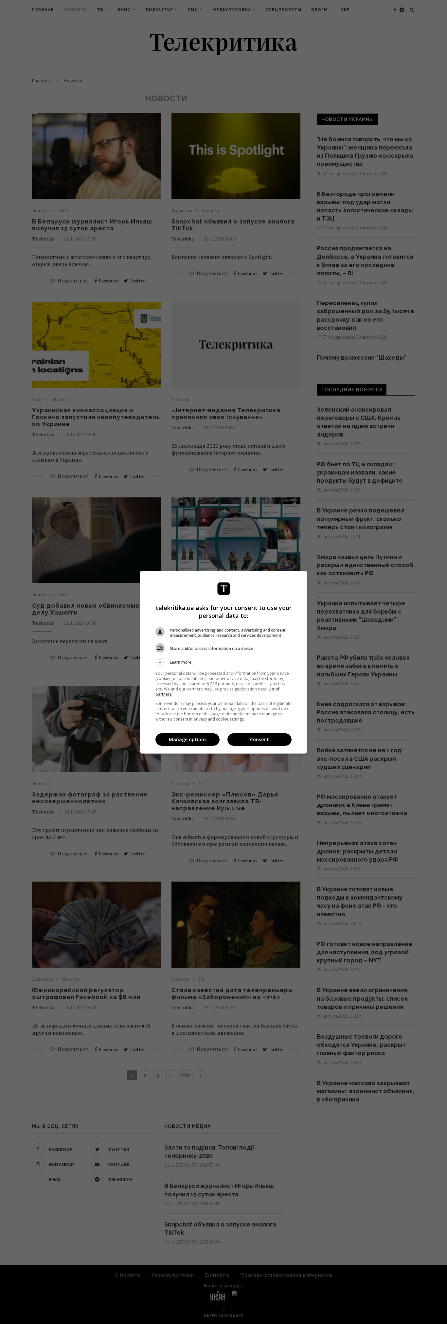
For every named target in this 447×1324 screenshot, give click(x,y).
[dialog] (223, 662)
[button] (223, 662)
